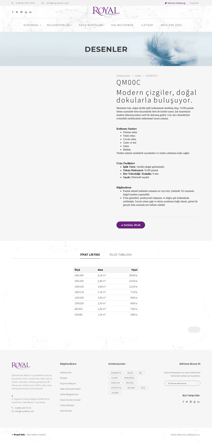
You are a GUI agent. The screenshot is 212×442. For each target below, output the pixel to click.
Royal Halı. (19, 434)
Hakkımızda (65, 372)
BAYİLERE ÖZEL (172, 25)
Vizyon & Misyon (68, 383)
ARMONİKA (129, 377)
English (194, 3)
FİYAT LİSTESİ (90, 254)
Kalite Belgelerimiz (69, 394)
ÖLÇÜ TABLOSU (120, 254)
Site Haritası (66, 410)
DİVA (143, 387)
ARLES (130, 372)
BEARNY (131, 387)
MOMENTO (152, 75)
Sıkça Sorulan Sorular (70, 399)
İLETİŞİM (147, 25)
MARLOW (115, 382)
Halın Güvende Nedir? (70, 388)
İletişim (63, 377)
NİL (140, 372)
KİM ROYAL (116, 387)
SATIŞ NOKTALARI (91, 25)
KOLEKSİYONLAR (59, 25)
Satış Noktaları (67, 405)
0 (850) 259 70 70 (23, 407)
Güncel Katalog (176, 3)
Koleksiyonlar (123, 75)
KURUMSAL (32, 25)
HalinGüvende (122, 25)
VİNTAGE (130, 382)
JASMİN (115, 392)
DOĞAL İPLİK (131, 225)
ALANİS (114, 377)
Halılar (138, 75)
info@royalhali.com (57, 3)
